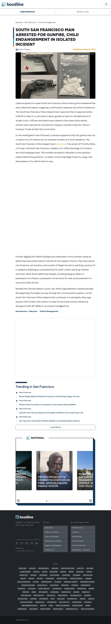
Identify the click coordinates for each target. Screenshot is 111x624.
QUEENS (82, 599)
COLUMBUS (76, 575)
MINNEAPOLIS (66, 592)
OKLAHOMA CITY (75, 595)
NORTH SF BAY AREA (67, 568)
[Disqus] (55, 347)
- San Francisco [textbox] (27, 12)
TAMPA (88, 605)
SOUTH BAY (22, 568)
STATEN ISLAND (77, 605)
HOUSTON (75, 585)
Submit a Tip (77, 528)
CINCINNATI (43, 575)
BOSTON (63, 572)
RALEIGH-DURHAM (26, 602)
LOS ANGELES (56, 588)
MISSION (76, 592)
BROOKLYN (80, 572)
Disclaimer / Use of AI (81, 550)
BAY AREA (90, 568)
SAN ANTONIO (76, 602)
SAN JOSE (32, 568)
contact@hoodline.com (25, 551)
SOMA (51, 605)
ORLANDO (87, 595)
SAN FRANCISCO (43, 568)
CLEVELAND (66, 575)
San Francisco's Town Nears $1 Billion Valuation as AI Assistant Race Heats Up (49, 421)
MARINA (91, 588)
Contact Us (49, 550)
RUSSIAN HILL (39, 602)
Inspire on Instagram (53, 545)
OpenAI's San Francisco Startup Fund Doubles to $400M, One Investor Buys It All (51, 413)
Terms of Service (79, 545)
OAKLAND (55, 568)
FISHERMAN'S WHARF (87, 582)
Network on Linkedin (53, 541)
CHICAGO (33, 575)
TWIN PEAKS (33, 609)
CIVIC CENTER (54, 575)
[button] (18, 500)
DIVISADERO (50, 578)
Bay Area (19, 22)
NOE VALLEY (51, 595)
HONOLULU (65, 585)
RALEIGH (91, 599)
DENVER (31, 578)
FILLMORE (58, 582)
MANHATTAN (82, 588)
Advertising (77, 537)
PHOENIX (33, 599)
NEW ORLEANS (26, 595)
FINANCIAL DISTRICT (70, 582)
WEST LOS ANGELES (87, 609)
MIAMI (34, 592)
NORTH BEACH (62, 595)
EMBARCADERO (46, 582)
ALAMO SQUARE (25, 572)
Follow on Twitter (52, 532)
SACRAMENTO (51, 602)
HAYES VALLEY (42, 585)
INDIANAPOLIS (85, 585)
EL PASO (35, 582)
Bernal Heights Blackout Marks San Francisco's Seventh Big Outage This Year (49, 396)
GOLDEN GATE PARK (28, 585)
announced (61, 144)
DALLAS (23, 578)
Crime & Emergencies (46, 22)
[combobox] (28, 12)
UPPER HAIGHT (58, 609)
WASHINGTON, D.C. (72, 609)
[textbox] (83, 12)
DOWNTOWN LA (62, 578)
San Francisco (30, 22)
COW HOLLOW (87, 575)
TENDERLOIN (22, 609)
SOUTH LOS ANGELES (62, 605)
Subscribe (49, 528)
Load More (55, 427)
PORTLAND (60, 599)
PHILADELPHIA (22, 599)
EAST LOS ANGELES (24, 582)
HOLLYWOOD (54, 585)
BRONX (71, 572)
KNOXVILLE (21, 588)
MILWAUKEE (55, 592)
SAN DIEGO (87, 602)
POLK (52, 599)
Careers (75, 532)
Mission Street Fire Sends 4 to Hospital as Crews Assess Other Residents (47, 405)
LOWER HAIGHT (69, 588)
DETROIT (40, 578)
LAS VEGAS (31, 588)
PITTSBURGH (44, 599)
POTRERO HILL (72, 599)
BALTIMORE (53, 572)
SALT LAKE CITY (64, 602)
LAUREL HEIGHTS (43, 588)
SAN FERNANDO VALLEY (29, 605)
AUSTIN (44, 572)
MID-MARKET (43, 592)
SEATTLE (43, 605)
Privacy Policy (77, 541)
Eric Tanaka (24, 49)
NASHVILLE (85, 592)
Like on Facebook (52, 537)
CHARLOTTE (24, 575)
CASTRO (89, 572)
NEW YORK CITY (39, 595)
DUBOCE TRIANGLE (76, 578)
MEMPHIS (26, 592)
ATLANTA (36, 572)
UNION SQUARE (45, 609)
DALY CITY (80, 568)
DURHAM (88, 578)
